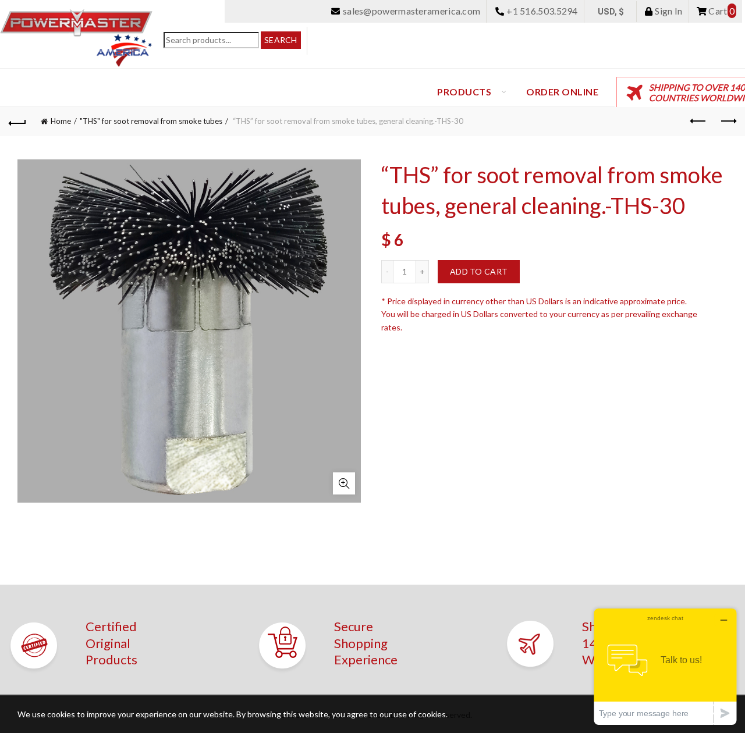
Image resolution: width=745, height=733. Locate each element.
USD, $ (611, 11)
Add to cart (479, 271)
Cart (721, 10)
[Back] (17, 121)
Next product (727, 121)
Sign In (667, 10)
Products (464, 91)
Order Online (562, 91)
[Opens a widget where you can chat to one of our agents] (665, 666)
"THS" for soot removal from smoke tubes (151, 121)
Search (280, 40)
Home (61, 121)
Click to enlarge (344, 483)
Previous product (698, 121)
